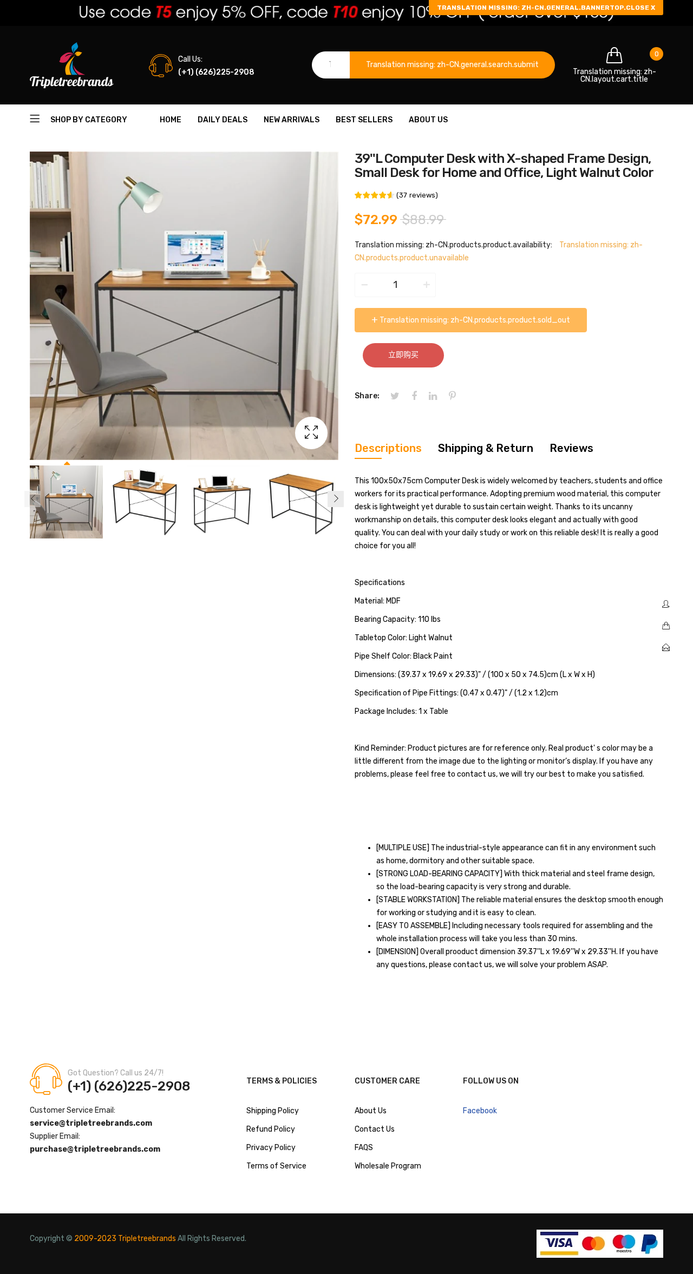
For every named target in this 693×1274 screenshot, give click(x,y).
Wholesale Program (388, 1166)
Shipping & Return (485, 448)
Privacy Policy (271, 1147)
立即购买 (403, 354)
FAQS (364, 1147)
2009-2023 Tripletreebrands (125, 1238)
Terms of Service (276, 1166)
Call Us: (190, 59)
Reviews (571, 448)
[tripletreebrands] (72, 65)
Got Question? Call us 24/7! (116, 1073)
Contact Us (375, 1129)
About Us (371, 1110)
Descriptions (388, 448)
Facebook (480, 1110)
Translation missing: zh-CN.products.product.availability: (453, 244)
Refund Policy (270, 1129)
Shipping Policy (272, 1110)
